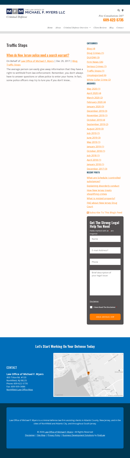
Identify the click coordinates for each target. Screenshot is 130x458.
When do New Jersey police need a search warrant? (37, 55)
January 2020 (94, 106)
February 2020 (94, 102)
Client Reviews (100, 27)
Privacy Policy (54, 435)
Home (50, 27)
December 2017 (95, 168)
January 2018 (94, 164)
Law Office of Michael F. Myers (37, 61)
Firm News (93, 61)
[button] (127, 439)
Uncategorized (95, 75)
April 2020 (92, 93)
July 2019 (91, 133)
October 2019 (94, 119)
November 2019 (95, 115)
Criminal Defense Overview (76, 27)
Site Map (41, 435)
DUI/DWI (91, 57)
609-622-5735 (113, 19)
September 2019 (96, 124)
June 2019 (92, 137)
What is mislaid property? (101, 198)
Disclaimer (94, 301)
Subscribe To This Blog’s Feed (105, 212)
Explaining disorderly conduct (103, 185)
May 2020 (92, 88)
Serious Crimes (95, 66)
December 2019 (95, 110)
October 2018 (94, 150)
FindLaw (101, 435)
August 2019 (93, 128)
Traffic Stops (13, 64)
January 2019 (94, 146)
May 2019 (92, 142)
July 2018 (91, 155)
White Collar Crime (97, 79)
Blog (111, 27)
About (58, 27)
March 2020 (93, 97)
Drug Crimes (94, 53)
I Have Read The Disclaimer (105, 307)
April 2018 (92, 159)
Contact (120, 27)
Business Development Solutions (78, 435)
